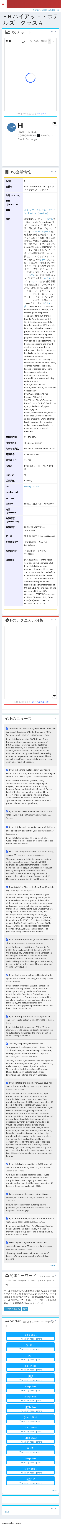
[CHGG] (27, 1334)
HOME (37, 10)
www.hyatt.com (31, 486)
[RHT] (27, 1458)
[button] (3, 4)
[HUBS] (27, 1427)
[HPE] (27, 1407)
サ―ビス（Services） (38, 213)
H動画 (7, 1512)
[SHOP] (27, 1468)
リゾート (46, 231)
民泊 (25, 1309)
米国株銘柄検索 (48, 10)
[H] (27, 1345)
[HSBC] (27, 1417)
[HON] (27, 1396)
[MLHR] (27, 1437)
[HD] (27, 1365)
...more (52, 1265)
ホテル (50, 219)
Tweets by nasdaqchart (31, 1338)
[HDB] (27, 1386)
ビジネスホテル (12, 1309)
